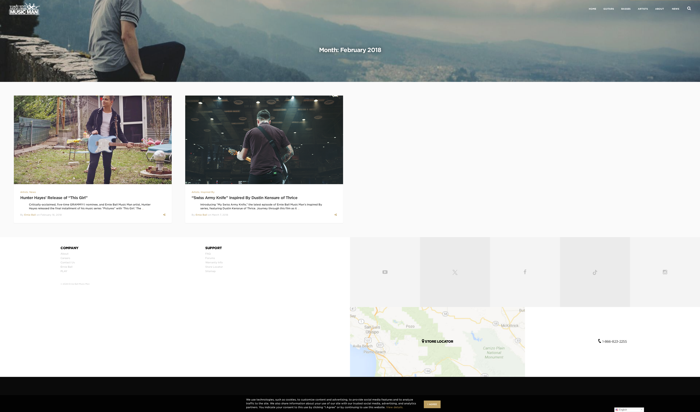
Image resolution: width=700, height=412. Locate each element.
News (32, 192)
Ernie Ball (30, 214)
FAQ (208, 253)
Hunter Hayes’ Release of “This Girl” (54, 197)
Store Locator (214, 266)
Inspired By (208, 192)
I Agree (432, 404)
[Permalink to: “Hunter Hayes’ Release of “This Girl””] (93, 140)
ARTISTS (643, 8)
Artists (24, 192)
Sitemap (210, 271)
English (622, 409)
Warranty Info (214, 262)
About (65, 253)
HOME (592, 8)
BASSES (626, 8)
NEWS (675, 8)
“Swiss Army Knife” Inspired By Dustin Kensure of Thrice (245, 197)
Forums (210, 258)
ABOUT (659, 8)
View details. (394, 407)
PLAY (64, 271)
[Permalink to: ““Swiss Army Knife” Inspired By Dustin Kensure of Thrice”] (264, 140)
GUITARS (608, 8)
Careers (65, 258)
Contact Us (68, 262)
